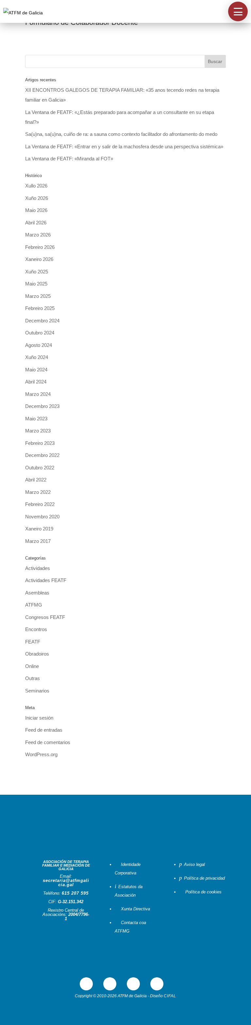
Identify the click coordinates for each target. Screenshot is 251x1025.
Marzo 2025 (38, 296)
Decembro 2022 (42, 455)
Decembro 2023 (42, 406)
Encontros (36, 629)
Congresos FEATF (45, 617)
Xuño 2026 (36, 198)
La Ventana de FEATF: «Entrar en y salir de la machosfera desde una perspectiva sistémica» (124, 146)
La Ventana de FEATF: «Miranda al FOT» (69, 158)
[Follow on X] (109, 983)
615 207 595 (75, 893)
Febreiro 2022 (40, 504)
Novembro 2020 (42, 516)
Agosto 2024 (38, 345)
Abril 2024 (35, 381)
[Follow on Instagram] (156, 983)
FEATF (32, 641)
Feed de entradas (43, 730)
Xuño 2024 (36, 357)
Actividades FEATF (45, 580)
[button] (238, 11)
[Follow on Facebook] (86, 983)
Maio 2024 (36, 369)
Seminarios (37, 690)
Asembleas (37, 592)
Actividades (37, 568)
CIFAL (170, 996)
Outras (32, 678)
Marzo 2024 (38, 394)
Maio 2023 (36, 418)
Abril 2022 (35, 479)
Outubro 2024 (39, 332)
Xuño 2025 (36, 271)
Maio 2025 (36, 283)
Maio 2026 (36, 210)
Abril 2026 (35, 222)
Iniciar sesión (39, 718)
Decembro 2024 (42, 320)
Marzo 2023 (38, 430)
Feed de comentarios (47, 742)
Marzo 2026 (38, 234)
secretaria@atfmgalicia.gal (66, 882)
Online (32, 666)
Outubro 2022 (39, 467)
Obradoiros (37, 654)
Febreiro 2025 (40, 308)
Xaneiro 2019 (39, 528)
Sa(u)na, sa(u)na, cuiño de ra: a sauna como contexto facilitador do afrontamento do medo (121, 134)
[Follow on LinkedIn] (133, 983)
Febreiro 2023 (40, 443)
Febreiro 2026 (40, 247)
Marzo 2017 (38, 541)
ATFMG (33, 605)
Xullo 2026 (36, 185)
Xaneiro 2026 (39, 259)
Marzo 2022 (38, 492)
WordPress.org (41, 754)
